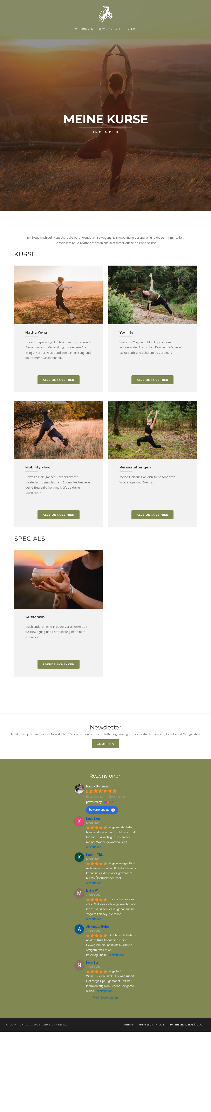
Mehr (131, 29)
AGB (161, 1024)
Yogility (126, 332)
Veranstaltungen (135, 467)
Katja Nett (93, 818)
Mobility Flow (37, 467)
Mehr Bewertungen (105, 997)
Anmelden (105, 744)
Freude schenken (58, 664)
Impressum (146, 1024)
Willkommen (84, 29)
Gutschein (35, 617)
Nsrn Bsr (92, 962)
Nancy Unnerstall (98, 786)
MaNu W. (92, 890)
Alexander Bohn (97, 926)
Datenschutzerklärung (186, 1024)
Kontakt (128, 1024)
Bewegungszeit (110, 29)
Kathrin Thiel (95, 854)
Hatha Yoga (36, 332)
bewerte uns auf (99, 809)
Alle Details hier (58, 379)
